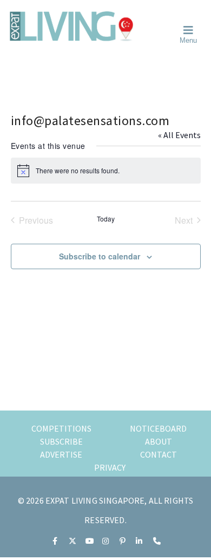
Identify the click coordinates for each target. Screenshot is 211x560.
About (158, 441)
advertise (61, 454)
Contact (158, 454)
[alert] (106, 171)
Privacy (110, 467)
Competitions (61, 428)
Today (106, 218)
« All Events (179, 134)
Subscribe (61, 441)
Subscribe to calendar (99, 256)
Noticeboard (158, 428)
